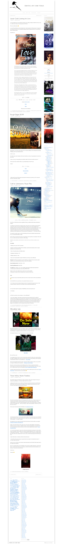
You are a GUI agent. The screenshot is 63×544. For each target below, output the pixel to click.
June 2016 (23, 509)
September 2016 (24, 507)
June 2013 (23, 534)
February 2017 (24, 503)
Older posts (12, 15)
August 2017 (24, 499)
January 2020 (24, 480)
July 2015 (23, 518)
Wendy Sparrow (19, 111)
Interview (46, 197)
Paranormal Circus (49, 179)
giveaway (14, 491)
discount (28, 110)
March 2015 (24, 522)
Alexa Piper (48, 149)
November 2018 (24, 488)
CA (27, 101)
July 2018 (23, 490)
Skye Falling (50, 155)
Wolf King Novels (49, 153)
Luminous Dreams (49, 150)
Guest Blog (46, 194)
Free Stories (48, 182)
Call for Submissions (48, 188)
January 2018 (24, 495)
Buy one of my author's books (49, 73)
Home (24, 12)
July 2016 (23, 508)
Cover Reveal (47, 191)
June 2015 (23, 519)
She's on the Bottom (14, 504)
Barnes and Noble (25, 170)
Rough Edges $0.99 (17, 114)
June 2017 (23, 500)
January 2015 (24, 523)
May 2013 (23, 535)
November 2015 (24, 515)
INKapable (49, 161)
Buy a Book (48, 70)
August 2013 (24, 532)
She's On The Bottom (50, 180)
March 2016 (24, 512)
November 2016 (24, 506)
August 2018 (24, 489)
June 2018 (23, 491)
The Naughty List (48, 172)
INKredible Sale (15, 309)
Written (46, 177)
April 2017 (23, 502)
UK (28, 101)
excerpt (15, 490)
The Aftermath (28, 359)
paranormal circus (16, 497)
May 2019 (23, 483)
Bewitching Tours (48, 195)
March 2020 (24, 479)
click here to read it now (29, 406)
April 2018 (23, 493)
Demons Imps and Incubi (14, 487)
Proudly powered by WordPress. (49, 542)
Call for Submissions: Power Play (21, 184)
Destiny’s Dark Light (48, 208)
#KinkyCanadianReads (48, 147)
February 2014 (24, 530)
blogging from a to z (13, 482)
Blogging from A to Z (48, 190)
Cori (12, 20)
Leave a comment (26, 111)
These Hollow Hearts (16, 471)
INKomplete (14, 372)
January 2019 (24, 486)
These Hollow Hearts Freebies (20, 376)
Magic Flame (49, 158)
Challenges (46, 189)
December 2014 (24, 524)
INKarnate (49, 162)
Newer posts (39, 15)
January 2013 (24, 537)
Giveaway (46, 192)
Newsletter (33, 12)
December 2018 (24, 487)
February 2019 (24, 485)
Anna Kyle (47, 152)
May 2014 (23, 528)
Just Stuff (46, 198)
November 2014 (24, 525)
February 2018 (24, 494)
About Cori (28, 12)
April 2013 (23, 536)
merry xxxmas (13, 495)
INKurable (49, 163)
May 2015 (23, 520)
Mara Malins (48, 159)
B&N (26, 106)
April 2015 (23, 521)
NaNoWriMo (46, 199)
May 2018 (23, 492)
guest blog (12, 493)
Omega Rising (50, 154)
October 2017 (24, 498)
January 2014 (24, 531)
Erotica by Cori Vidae (14, 542)
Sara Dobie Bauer (48, 169)
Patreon (46, 209)
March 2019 (24, 484)
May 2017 (23, 501)
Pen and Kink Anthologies (48, 165)
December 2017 (24, 496)
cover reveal (16, 485)
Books (45, 148)
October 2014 (24, 526)
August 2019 (24, 482)
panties (11, 497)
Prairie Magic (48, 183)
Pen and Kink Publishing (48, 200)
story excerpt (14, 506)
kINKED (48, 166)
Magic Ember (49, 157)
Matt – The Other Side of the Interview (31, 367)
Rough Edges (14, 180)
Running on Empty (12, 502)
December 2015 (24, 514)
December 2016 (24, 505)
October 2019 (24, 481)
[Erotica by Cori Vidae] (31, 6)
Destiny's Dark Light (50, 170)
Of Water (11, 496)
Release (14, 111)
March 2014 (24, 529)
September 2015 (24, 517)
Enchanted (47, 156)
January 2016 (24, 513)
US (25, 101)
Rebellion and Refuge (50, 167)
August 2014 (24, 527)
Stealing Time (49, 176)
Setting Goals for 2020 (48, 205)
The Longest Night (50, 186)
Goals (45, 193)
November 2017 (24, 497)
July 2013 (23, 533)
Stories (38, 12)
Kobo (26, 104)
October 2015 (24, 516)
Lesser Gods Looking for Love (20, 18)
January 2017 (24, 504)
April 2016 (23, 511)
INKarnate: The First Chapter (28, 362)
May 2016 (23, 510)
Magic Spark (12, 494)
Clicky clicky (26, 352)
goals (17, 491)
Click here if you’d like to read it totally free (16, 422)
